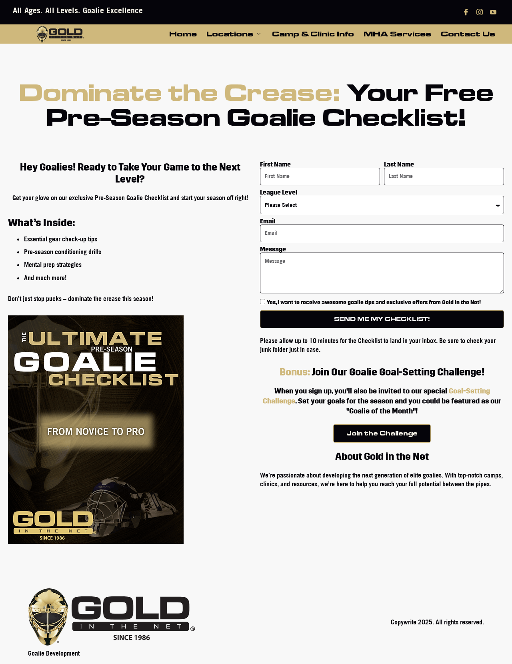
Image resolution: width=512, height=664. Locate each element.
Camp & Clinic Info (313, 33)
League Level (278, 192)
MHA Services (397, 33)
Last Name (399, 164)
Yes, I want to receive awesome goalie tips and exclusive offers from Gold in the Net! (374, 302)
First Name (275, 164)
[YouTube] (493, 12)
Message (273, 249)
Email (267, 221)
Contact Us (468, 33)
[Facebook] (466, 12)
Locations (229, 33)
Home (183, 33)
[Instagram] (480, 12)
